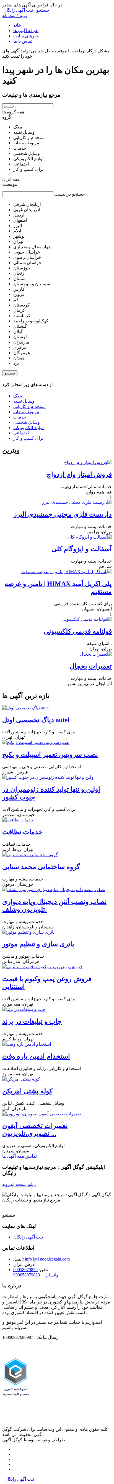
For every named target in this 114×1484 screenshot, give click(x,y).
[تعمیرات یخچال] (96, 654)
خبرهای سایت (26, 35)
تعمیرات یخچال (91, 666)
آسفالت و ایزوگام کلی (81, 549)
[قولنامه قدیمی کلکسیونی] (87, 619)
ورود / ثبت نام (14, 15)
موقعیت (9, 184)
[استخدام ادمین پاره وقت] (26, 1044)
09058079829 (25, 1269)
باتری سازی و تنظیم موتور (38, 944)
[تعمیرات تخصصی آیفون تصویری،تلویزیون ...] (43, 1113)
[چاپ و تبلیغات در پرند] (24, 1009)
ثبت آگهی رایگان (19, 10)
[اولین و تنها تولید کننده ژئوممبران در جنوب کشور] (48, 777)
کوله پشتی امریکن (27, 1091)
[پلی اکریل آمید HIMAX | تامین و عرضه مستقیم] (66, 571)
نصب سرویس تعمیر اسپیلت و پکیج (50, 754)
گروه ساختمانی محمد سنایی (41, 866)
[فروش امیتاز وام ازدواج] (88, 462)
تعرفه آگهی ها (25, 30)
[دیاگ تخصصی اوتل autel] (26, 707)
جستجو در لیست (70, 194)
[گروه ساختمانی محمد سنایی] (30, 854)
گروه (6, 117)
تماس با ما (22, 41)
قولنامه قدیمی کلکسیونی (78, 631)
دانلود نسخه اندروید (19, 1184)
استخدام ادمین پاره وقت (36, 1056)
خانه (17, 25)
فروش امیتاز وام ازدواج (79, 474)
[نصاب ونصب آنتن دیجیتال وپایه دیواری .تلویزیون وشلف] (53, 889)
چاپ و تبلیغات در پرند (32, 1021)
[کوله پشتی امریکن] (21, 1079)
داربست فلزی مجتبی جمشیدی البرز (63, 514)
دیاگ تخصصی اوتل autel (36, 720)
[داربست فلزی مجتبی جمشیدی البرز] (77, 502)
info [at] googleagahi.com (47, 1259)
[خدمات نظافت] (17, 820)
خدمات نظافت (22, 832)
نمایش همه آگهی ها (19, 1156)
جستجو (9, 373)
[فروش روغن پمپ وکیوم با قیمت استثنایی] (42, 966)
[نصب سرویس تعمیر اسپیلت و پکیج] (35, 742)
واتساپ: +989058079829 (35, 1275)
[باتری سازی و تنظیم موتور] (28, 932)
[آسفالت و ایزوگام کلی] (89, 537)
